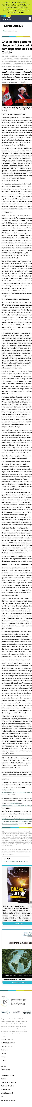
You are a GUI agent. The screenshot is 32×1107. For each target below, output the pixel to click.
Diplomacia (15, 861)
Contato (3, 1079)
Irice (2, 1096)
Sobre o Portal (5, 1089)
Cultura (3, 1060)
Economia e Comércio (8, 1046)
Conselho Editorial (7, 1093)
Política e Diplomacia (8, 1043)
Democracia (7, 861)
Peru (20, 861)
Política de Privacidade (8, 1082)
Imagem (3, 1053)
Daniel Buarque (13, 25)
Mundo (3, 1057)
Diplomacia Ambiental (8, 1100)
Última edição (5, 1069)
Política (25, 861)
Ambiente (4, 1050)
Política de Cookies (7, 1086)
